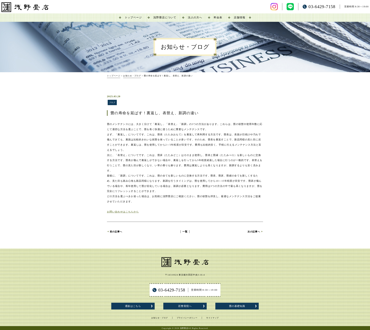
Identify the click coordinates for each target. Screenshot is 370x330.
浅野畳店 (184, 328)
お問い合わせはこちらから (123, 211)
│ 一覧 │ (185, 231)
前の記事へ (116, 231)
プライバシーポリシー (187, 318)
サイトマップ (212, 318)
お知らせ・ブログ (132, 76)
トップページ (113, 76)
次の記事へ (254, 231)
